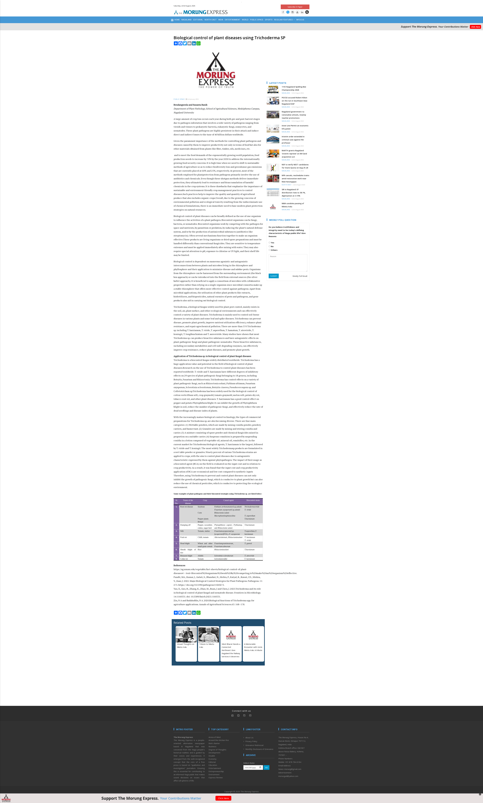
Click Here (475, 27)
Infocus (300, 20)
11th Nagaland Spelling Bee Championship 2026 (294, 88)
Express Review (216, 777)
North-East (211, 20)
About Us (249, 737)
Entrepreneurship (216, 771)
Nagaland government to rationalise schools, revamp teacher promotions (294, 114)
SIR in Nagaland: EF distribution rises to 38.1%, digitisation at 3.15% (294, 192)
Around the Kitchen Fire (219, 740)
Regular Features (283, 20)
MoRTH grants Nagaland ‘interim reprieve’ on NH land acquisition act (294, 153)
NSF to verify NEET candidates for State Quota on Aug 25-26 (295, 166)
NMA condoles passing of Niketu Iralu (293, 205)
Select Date (248, 763)
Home (177, 20)
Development (214, 752)
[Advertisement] (162, 393)
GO (266, 767)
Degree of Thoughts (217, 749)
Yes (272, 242)
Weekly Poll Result (300, 276)
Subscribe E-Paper (295, 7)
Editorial (198, 20)
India (220, 20)
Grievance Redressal (254, 745)
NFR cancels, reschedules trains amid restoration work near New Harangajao (295, 178)
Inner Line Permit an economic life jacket (295, 127)
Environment (214, 774)
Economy (212, 759)
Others (273, 250)
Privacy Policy (251, 741)
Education (213, 765)
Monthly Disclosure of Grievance (259, 749)
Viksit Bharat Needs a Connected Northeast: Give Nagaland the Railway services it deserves (231, 650)
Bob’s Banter (214, 743)
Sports (269, 20)
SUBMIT (273, 276)
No (272, 246)
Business (212, 746)
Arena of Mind (214, 737)
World (245, 20)
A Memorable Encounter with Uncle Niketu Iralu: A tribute (253, 647)
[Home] (201, 12)
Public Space (256, 20)
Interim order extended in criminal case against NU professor (293, 139)
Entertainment (232, 20)
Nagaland (187, 20)
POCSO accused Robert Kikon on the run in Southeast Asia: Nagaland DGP (295, 100)
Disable (212, 755)
